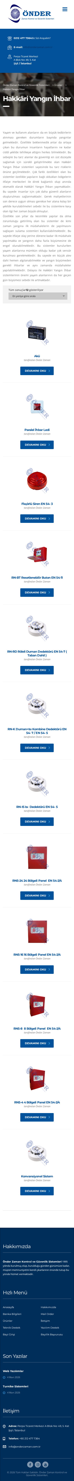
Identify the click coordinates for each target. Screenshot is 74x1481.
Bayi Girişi (9, 1334)
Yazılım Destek (50, 1327)
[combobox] (38, 296)
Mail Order (47, 1313)
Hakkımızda (48, 1307)
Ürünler (7, 1320)
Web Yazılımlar (13, 1371)
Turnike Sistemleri (15, 1386)
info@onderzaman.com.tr (37, 47)
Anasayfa (8, 1307)
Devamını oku (35, 370)
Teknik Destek (11, 1327)
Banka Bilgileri (12, 1313)
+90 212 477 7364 (29, 1438)
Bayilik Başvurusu (52, 1334)
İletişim (45, 1320)
